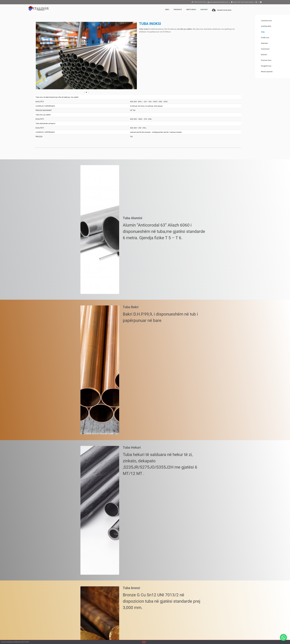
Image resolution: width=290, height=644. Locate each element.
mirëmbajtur (9, 642)
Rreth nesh (191, 9)
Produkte (178, 9)
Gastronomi (265, 49)
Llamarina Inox (266, 21)
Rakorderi (264, 43)
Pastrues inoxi (266, 60)
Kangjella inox (266, 66)
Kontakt (204, 9)
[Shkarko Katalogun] (213, 9)
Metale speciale (267, 72)
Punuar (2, 642)
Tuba (263, 32)
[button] (38, 56)
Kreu (167, 9)
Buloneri (264, 55)
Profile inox (265, 38)
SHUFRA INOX (266, 26)
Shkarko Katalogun (224, 10)
